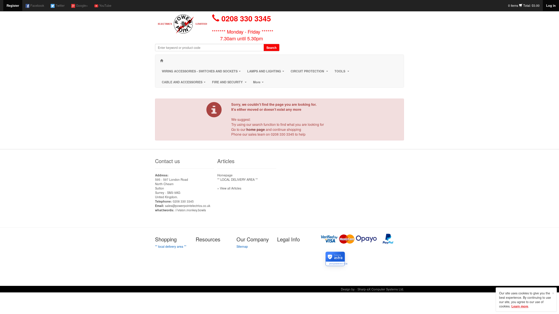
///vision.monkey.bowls (190, 210)
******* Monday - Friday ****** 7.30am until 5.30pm (242, 35)
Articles (226, 161)
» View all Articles (229, 188)
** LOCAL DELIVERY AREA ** (237, 179)
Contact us (167, 161)
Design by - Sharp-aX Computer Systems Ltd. (372, 289)
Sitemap (242, 246)
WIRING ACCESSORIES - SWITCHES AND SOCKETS (202, 72)
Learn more (519, 306)
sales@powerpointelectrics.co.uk (187, 205)
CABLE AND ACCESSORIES (184, 83)
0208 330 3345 (282, 134)
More (259, 83)
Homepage (225, 175)
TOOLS (343, 72)
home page (255, 129)
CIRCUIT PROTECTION (310, 72)
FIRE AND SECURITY (230, 83)
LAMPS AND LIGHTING (266, 72)
